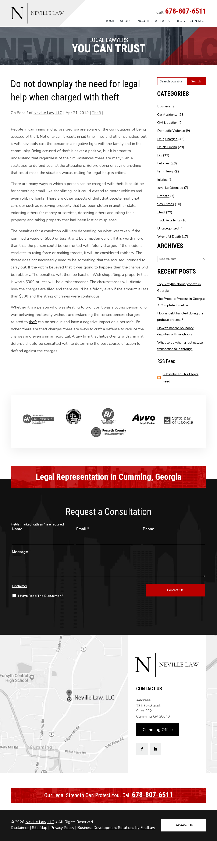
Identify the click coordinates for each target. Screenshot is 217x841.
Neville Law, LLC (47, 112)
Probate (163, 196)
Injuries (162, 179)
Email (82, 528)
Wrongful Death (169, 236)
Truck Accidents (168, 220)
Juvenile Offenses (170, 187)
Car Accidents (167, 114)
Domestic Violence (171, 130)
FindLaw (147, 827)
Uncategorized (168, 228)
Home (110, 21)
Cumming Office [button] (158, 730)
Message (20, 551)
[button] (213, 810)
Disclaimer (19, 586)
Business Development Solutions (105, 827)
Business (164, 106)
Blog (180, 21)
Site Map (39, 827)
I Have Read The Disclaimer (40, 596)
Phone (148, 528)
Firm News (165, 171)
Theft (96, 112)
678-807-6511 (185, 11)
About (126, 21)
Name (17, 528)
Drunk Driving (167, 147)
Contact (198, 21)
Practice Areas (152, 21)
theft (33, 321)
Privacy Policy (62, 827)
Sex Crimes (165, 204)
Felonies (163, 163)
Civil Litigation (167, 122)
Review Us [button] (183, 825)
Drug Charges (167, 139)
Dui (159, 155)
